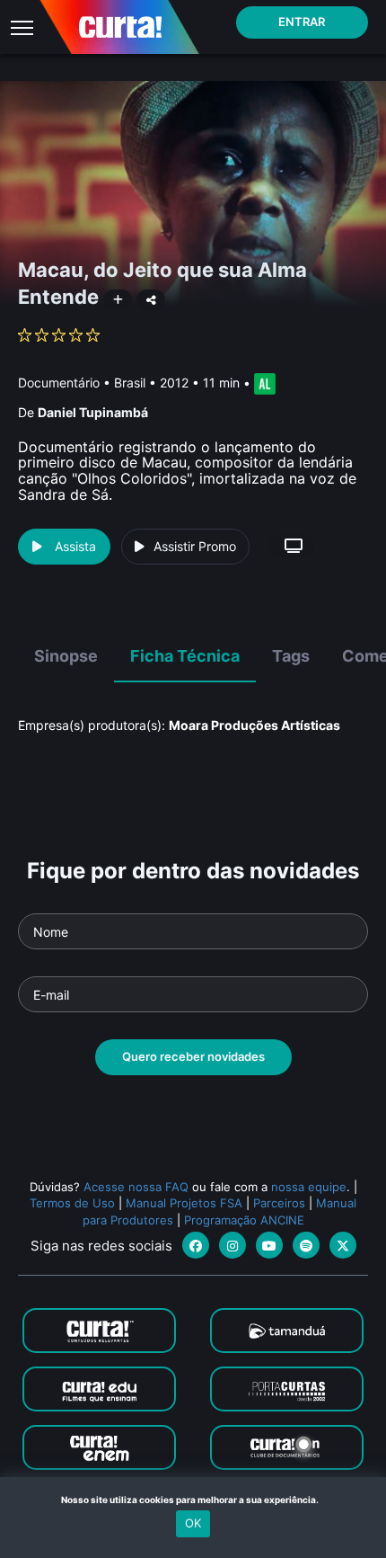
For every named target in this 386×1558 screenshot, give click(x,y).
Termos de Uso (72, 1203)
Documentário (59, 382)
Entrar (301, 21)
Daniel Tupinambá (93, 412)
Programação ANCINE (244, 1220)
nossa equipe (309, 1187)
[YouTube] (269, 1245)
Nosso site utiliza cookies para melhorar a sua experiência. (193, 1499)
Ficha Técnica (185, 655)
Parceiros (279, 1203)
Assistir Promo (195, 546)
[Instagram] (232, 1245)
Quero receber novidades (193, 1056)
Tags (291, 655)
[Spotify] (306, 1245)
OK (193, 1523)
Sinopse (66, 655)
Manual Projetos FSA (184, 1203)
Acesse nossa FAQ (136, 1187)
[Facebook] (195, 1245)
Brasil (129, 382)
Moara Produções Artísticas (254, 725)
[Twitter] (342, 1245)
